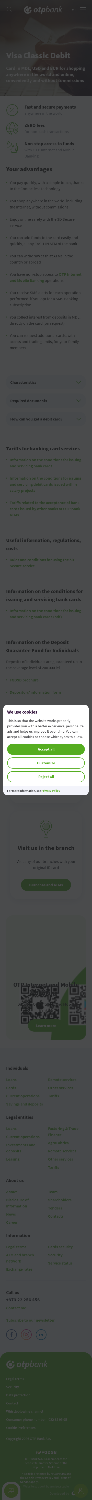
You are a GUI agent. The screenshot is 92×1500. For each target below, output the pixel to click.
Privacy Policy (50, 791)
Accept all (46, 749)
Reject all (46, 776)
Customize (46, 762)
